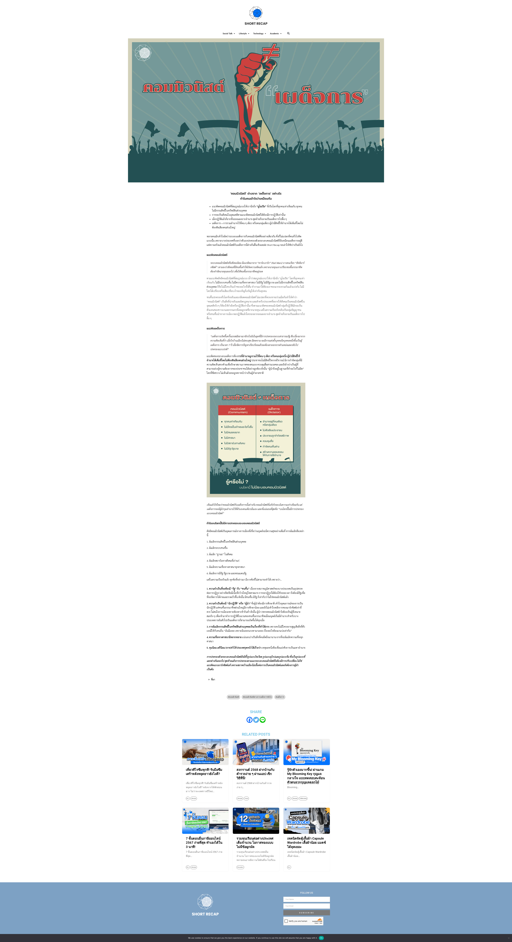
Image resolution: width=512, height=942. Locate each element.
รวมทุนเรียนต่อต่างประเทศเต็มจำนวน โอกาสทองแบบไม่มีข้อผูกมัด (255, 843)
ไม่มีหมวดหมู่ (303, 798)
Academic (274, 33)
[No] (508, 938)
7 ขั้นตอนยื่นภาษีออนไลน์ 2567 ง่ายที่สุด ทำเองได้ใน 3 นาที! (204, 843)
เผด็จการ (280, 697)
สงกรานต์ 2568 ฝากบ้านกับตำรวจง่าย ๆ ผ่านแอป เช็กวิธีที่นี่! (255, 774)
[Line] (263, 720)
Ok (321, 938)
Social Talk (227, 33)
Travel (246, 798)
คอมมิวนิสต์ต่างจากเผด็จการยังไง (258, 697)
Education (240, 867)
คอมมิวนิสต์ (234, 697)
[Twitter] (256, 720)
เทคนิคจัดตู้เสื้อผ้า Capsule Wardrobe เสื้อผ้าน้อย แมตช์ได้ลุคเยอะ (306, 843)
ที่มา (213, 679)
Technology (258, 33)
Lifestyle (243, 33)
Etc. (188, 798)
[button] (288, 33)
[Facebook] (250, 720)
